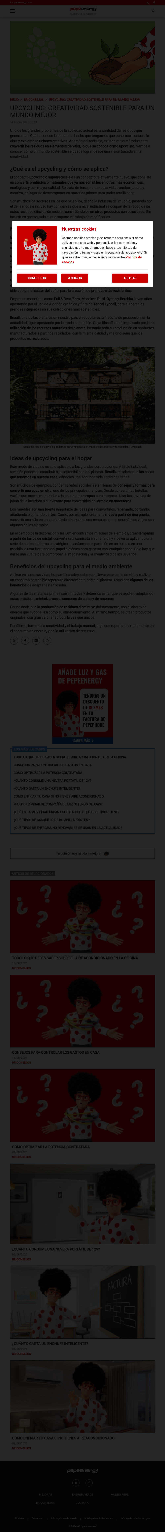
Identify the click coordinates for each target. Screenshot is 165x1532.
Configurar (37, 278)
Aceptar (130, 278)
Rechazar (74, 278)
